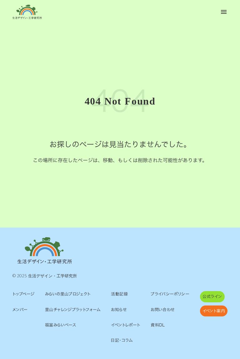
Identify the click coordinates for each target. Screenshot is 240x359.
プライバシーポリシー (170, 294)
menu (224, 12)
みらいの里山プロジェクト (68, 294)
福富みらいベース (60, 325)
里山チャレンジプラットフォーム (73, 309)
